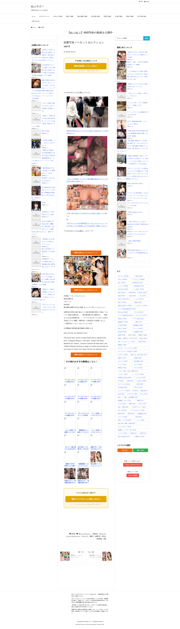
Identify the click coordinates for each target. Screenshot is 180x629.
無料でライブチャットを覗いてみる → (86, 499)
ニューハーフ (124, 390)
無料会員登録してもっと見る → (86, 66)
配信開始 (99, 538)
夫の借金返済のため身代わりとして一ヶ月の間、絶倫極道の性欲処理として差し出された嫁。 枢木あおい (43, 192)
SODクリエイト (139, 407)
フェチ (122, 403)
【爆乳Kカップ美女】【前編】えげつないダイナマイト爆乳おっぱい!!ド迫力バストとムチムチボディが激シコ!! (43, 294)
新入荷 (122, 331)
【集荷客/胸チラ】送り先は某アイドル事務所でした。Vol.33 (48, 170)
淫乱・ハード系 (124, 420)
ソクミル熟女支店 (125, 315)
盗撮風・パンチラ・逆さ (127, 430)
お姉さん (141, 381)
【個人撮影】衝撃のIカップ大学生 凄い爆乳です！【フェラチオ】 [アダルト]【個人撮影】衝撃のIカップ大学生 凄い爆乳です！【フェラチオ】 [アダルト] (133, 146)
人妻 (132, 292)
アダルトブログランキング (133, 464)
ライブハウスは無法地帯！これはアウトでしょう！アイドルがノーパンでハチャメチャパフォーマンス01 (137, 195)
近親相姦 (142, 413)
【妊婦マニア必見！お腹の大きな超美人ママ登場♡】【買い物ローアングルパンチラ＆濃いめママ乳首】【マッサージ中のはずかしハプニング (43, 55)
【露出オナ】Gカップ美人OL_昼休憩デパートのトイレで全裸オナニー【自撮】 (137, 54)
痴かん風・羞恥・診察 (126, 423)
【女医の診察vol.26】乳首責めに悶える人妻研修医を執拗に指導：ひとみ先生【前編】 (137, 133)
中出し (122, 279)
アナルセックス (138, 410)
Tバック (138, 328)
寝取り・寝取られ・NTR (127, 338)
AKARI (44, 202)
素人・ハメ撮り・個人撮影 (128, 397)
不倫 (133, 433)
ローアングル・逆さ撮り (127, 351)
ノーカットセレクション (73, 536)
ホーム (34, 27)
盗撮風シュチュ (124, 400)
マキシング (85, 536)
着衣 (130, 381)
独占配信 (139, 286)
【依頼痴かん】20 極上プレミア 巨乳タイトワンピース (48, 241)
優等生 (122, 367)
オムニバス (102, 533)
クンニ (140, 420)
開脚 (140, 400)
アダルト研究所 (132, 475)
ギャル (139, 312)
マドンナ (122, 417)
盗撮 (138, 358)
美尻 (121, 296)
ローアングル (124, 384)
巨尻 (131, 413)
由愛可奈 (97, 536)
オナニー (123, 276)
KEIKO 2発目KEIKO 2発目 (134, 183)
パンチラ (123, 286)
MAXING (95, 533)
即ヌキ (142, 403)
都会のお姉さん (125, 305)
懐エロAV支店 (124, 436)
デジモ (138, 367)
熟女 (121, 292)
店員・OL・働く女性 (138, 354)
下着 (138, 417)
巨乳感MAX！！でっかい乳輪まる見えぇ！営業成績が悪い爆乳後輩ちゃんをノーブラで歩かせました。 (43, 264)
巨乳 (139, 276)
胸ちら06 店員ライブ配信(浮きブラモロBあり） (48, 251)
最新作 (92, 536)
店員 (143, 433)
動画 (132, 403)
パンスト (123, 374)
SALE (132, 335)
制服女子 (123, 322)
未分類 (42, 27)
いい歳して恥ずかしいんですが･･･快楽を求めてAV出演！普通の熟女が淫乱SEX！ (137, 224)
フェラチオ (140, 377)
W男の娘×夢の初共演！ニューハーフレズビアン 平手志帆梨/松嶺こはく (137, 252)
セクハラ (123, 361)
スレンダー (141, 315)
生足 (132, 296)
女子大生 (123, 289)
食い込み (123, 312)
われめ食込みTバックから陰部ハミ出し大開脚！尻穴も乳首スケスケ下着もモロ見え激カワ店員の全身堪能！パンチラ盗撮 (43, 70)
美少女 (104, 536)
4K (135, 390)
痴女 (143, 338)
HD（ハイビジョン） (85, 533)
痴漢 (138, 302)
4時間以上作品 (124, 377)
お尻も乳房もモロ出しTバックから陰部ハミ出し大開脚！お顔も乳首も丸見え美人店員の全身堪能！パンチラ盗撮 (43, 279)
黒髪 (105, 538)
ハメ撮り (139, 289)
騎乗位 (122, 345)
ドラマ (138, 364)
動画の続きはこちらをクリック (86, 252)
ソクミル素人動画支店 (127, 309)
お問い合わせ (85, 605)
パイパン (122, 433)
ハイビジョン (138, 279)
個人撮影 (138, 361)
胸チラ (122, 302)
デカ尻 (122, 325)
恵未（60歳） (46, 131)
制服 (144, 390)
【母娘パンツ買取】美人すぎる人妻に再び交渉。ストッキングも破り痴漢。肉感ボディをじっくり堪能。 (43, 121)
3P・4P (122, 410)
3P (121, 381)
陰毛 (121, 413)
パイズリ (139, 374)
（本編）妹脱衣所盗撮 (133, 241)
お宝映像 (138, 331)
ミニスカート (141, 305)
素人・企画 (123, 407)
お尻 (121, 394)
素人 (121, 282)
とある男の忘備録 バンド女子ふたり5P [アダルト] (48, 142)
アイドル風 (138, 318)
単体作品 (137, 282)
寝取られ (139, 436)
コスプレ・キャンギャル (127, 348)
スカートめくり (124, 426)
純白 (142, 341)
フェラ (139, 299)
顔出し (122, 328)
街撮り (122, 318)
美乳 (138, 322)
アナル (143, 394)
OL (143, 296)
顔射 (140, 384)
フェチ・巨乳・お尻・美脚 (128, 371)
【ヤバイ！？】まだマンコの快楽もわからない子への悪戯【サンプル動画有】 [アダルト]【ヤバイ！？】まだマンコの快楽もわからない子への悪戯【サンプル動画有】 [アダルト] (132, 174)
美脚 (121, 335)
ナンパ (122, 364)
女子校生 (122, 387)
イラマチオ (132, 394)
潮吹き (122, 358)
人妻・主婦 (123, 299)
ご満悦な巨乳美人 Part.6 (134, 212)
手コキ (138, 387)
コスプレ (123, 354)
